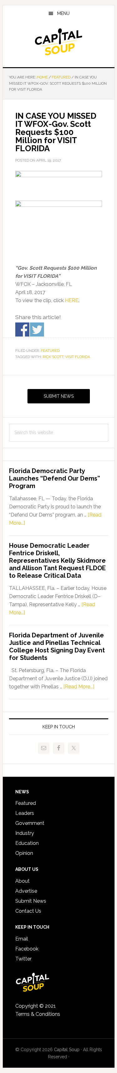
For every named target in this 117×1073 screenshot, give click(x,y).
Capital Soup (59, 42)
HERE (71, 300)
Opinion (24, 853)
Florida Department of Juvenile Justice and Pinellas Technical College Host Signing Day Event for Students (57, 646)
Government (29, 823)
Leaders (24, 813)
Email (21, 939)
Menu (63, 13)
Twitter (23, 959)
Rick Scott (53, 357)
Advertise (26, 891)
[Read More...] (78, 687)
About (22, 881)
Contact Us (28, 911)
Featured (50, 350)
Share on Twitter (37, 329)
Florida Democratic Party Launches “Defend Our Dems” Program (54, 478)
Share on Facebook (22, 329)
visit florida (77, 357)
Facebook (26, 949)
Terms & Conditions (37, 1014)
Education (27, 843)
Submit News (58, 396)
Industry (24, 833)
